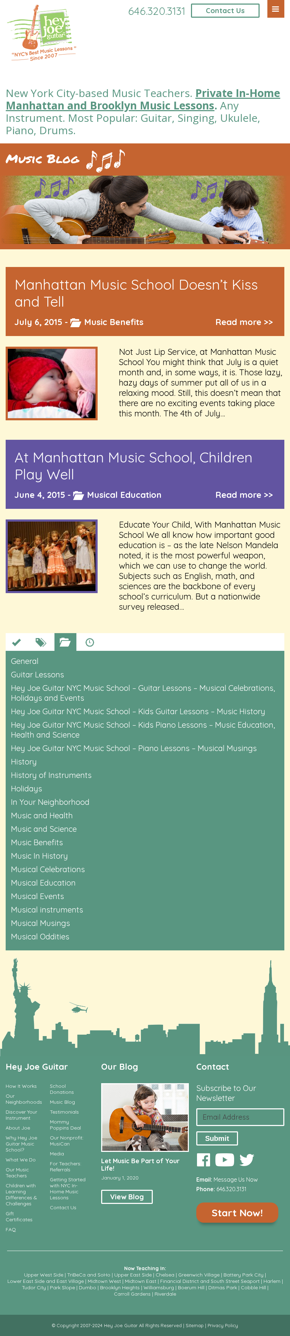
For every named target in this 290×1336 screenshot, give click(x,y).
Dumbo (87, 1287)
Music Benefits (114, 322)
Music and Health (42, 815)
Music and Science (44, 829)
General (25, 661)
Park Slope (62, 1287)
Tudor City (34, 1287)
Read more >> (244, 322)
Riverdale (165, 1294)
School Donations (62, 1089)
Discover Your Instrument (21, 1115)
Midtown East (140, 1281)
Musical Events (37, 896)
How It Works (21, 1086)
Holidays (26, 789)
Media (57, 1154)
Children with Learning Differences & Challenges (21, 1195)
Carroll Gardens (132, 1294)
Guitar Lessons (37, 675)
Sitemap (195, 1325)
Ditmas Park (222, 1287)
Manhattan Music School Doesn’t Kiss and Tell (136, 292)
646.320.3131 (156, 11)
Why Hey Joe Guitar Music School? (21, 1144)
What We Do (21, 1160)
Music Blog (42, 158)
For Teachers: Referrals (65, 1167)
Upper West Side (43, 1275)
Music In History (39, 856)
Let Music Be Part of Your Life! (140, 1164)
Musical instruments (47, 910)
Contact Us (225, 10)
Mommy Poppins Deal (65, 1125)
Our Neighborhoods (24, 1099)
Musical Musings (40, 923)
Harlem (271, 1281)
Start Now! (237, 1212)
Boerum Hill (191, 1287)
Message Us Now (236, 1179)
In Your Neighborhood (50, 802)
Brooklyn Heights (120, 1287)
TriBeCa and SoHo (88, 1275)
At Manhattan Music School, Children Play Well (133, 465)
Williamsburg (159, 1287)
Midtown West (104, 1281)
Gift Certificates (19, 1217)
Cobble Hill (253, 1287)
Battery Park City (243, 1275)
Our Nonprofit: (66, 1138)
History (24, 762)
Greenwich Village (199, 1275)
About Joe (18, 1128)
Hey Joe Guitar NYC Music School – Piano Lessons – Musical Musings (134, 748)
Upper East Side (133, 1275)
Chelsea (165, 1275)
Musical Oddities (40, 937)
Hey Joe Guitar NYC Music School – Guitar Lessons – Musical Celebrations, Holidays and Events (143, 693)
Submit (217, 1138)
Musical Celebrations (48, 869)
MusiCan (60, 1144)
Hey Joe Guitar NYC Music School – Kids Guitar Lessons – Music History (138, 711)
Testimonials (64, 1112)
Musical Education (124, 494)
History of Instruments (51, 775)
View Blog (127, 1196)
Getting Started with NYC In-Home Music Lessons (68, 1189)
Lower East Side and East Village (45, 1281)
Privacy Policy (223, 1325)
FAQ (11, 1230)
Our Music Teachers (17, 1173)
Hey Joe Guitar (37, 1066)
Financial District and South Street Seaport (210, 1281)
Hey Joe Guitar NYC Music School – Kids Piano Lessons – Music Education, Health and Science (143, 730)
